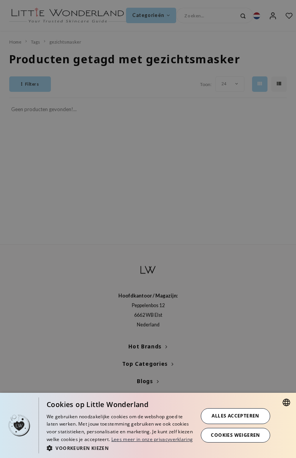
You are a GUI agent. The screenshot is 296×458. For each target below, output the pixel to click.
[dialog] (148, 425)
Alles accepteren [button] (235, 415)
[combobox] (286, 402)
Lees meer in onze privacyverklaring (152, 439)
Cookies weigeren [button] (235, 435)
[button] (120, 447)
